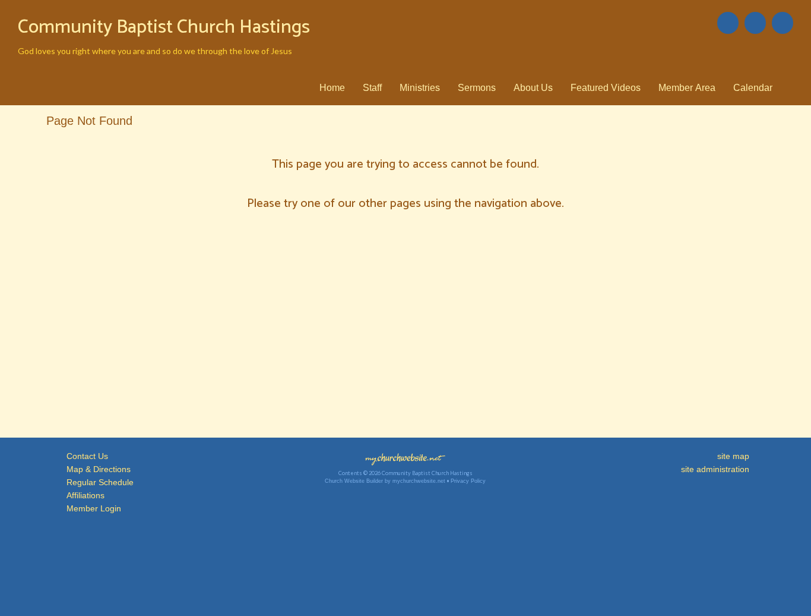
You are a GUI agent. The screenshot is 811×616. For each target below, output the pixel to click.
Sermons (477, 88)
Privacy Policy (468, 481)
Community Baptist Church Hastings (164, 27)
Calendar (752, 88)
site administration (715, 469)
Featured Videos (606, 88)
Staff (372, 88)
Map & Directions (96, 469)
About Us (533, 88)
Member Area (686, 88)
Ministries (420, 88)
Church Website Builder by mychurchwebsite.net (385, 481)
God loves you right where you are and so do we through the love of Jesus (155, 51)
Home (332, 88)
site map (733, 456)
